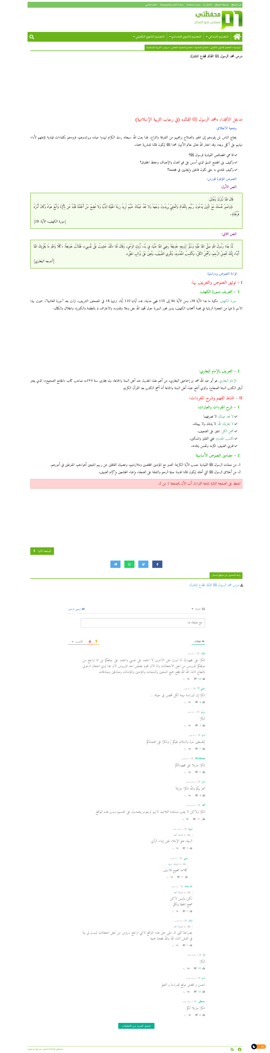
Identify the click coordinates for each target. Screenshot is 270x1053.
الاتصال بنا (207, 4)
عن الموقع (236, 4)
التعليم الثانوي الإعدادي (186, 36)
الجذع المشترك (201, 47)
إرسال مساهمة (193, 4)
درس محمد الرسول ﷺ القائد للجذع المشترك (214, 585)
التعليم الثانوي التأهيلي (150, 36)
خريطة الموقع (222, 4)
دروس (166, 47)
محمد (175, 835)
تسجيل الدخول (75, 609)
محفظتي (208, 20)
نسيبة (170, 864)
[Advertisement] (136, 89)
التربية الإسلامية (153, 47)
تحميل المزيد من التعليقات (136, 1025)
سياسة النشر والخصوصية (172, 4)
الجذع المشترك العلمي (181, 47)
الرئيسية (237, 47)
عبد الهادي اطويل (35, 1049)
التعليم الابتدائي (218, 36)
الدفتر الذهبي (151, 4)
